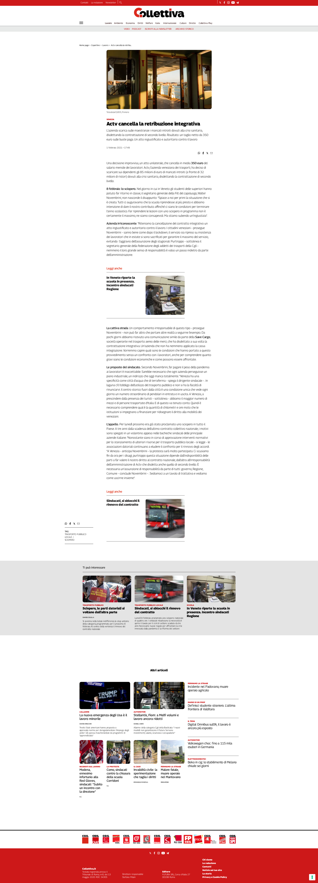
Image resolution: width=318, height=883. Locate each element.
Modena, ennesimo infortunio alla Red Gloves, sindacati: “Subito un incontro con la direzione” (91, 780)
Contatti (84, 2)
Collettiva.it (89, 868)
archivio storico (185, 29)
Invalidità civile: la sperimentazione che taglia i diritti (145, 773)
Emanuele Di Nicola (141, 782)
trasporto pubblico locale (75, 535)
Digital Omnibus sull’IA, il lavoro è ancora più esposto (209, 726)
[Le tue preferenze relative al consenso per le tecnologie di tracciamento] (312, 877)
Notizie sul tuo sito (212, 870)
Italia (157, 23)
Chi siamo (207, 859)
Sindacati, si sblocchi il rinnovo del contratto (122, 502)
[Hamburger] (81, 23)
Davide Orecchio (86, 724)
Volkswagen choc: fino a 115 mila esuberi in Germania (210, 745)
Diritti (140, 23)
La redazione (97, 2)
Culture (183, 23)
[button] (199, 153)
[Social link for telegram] (237, 2)
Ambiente (118, 23)
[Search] (120, 2)
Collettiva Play (205, 23)
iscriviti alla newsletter (158, 29)
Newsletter (111, 2)
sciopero (69, 539)
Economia (130, 23)
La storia (207, 873)
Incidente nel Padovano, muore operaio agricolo (208, 688)
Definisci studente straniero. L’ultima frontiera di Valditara (212, 707)
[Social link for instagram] (228, 2)
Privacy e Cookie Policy (214, 877)
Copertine (95, 45)
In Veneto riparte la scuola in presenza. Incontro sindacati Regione (120, 283)
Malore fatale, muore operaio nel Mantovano (171, 773)
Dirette (192, 23)
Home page (84, 45)
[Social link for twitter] (220, 2)
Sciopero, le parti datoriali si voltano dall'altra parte (104, 610)
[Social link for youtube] (233, 2)
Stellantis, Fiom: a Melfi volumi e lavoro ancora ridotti (156, 717)
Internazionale (169, 23)
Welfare (149, 23)
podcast (136, 29)
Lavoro (108, 23)
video (127, 29)
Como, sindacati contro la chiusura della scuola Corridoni (118, 775)
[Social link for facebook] (224, 2)
